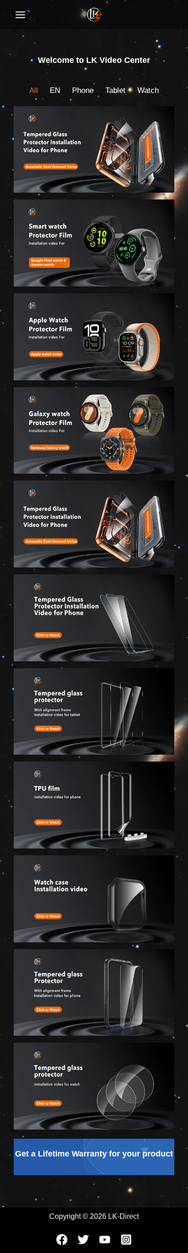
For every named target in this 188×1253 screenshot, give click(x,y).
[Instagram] (126, 1239)
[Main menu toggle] (20, 15)
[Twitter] (83, 1239)
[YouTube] (104, 1239)
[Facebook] (62, 1239)
